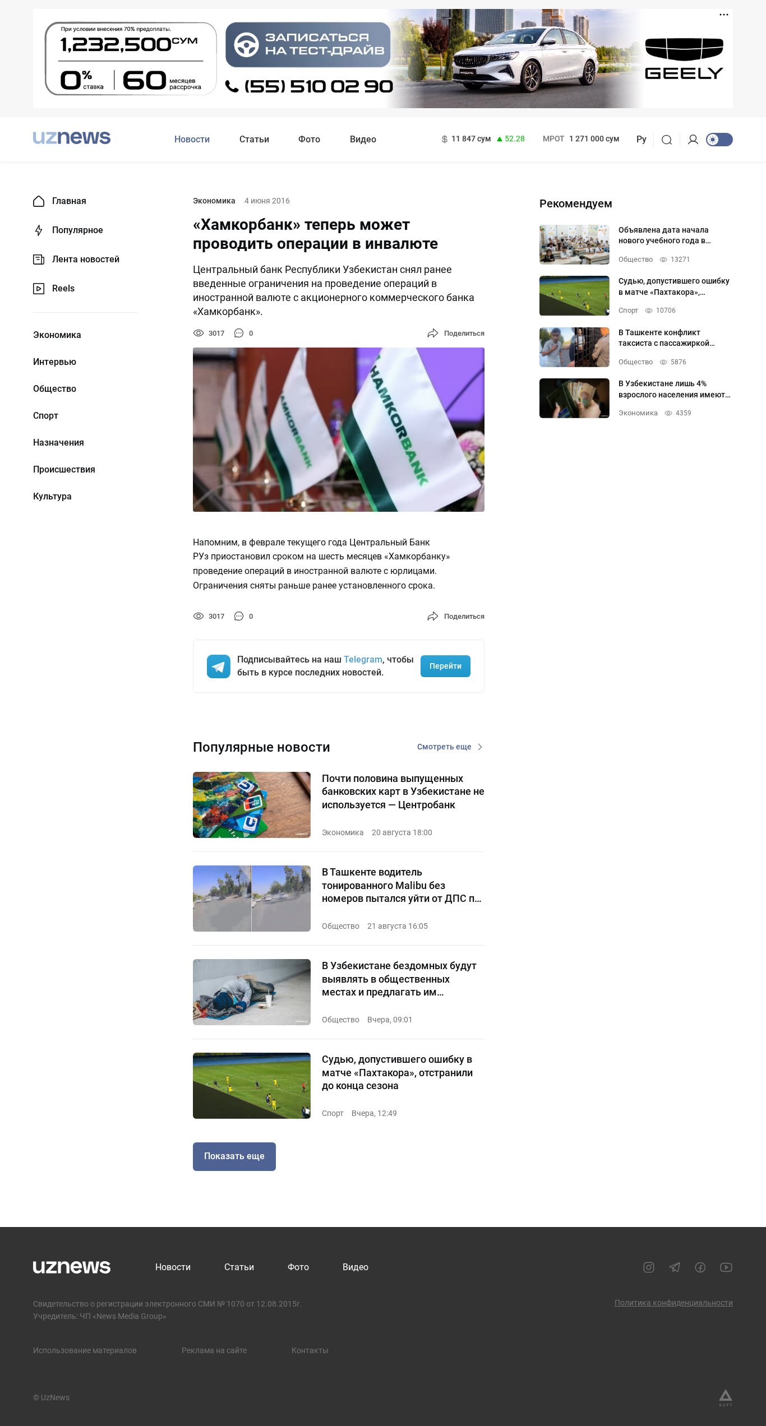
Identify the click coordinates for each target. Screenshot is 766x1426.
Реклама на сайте (214, 1350)
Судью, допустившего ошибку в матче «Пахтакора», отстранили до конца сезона (397, 1072)
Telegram (363, 659)
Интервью (54, 362)
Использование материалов (85, 1350)
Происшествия (64, 469)
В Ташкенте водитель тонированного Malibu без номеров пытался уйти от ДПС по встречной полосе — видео (401, 885)
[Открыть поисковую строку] (670, 139)
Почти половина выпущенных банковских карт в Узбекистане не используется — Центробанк (403, 791)
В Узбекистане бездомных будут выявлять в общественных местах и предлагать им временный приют (399, 979)
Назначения (58, 442)
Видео (363, 139)
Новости (192, 139)
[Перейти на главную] (71, 138)
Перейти (446, 665)
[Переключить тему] (719, 139)
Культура (52, 496)
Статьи (254, 139)
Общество (54, 389)
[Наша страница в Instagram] (649, 1267)
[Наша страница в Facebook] (700, 1267)
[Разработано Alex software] (725, 1398)
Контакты (310, 1350)
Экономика (57, 335)
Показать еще (234, 1156)
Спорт (45, 415)
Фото (309, 139)
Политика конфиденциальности (674, 1302)
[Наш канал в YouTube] (726, 1267)
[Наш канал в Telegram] (674, 1267)
